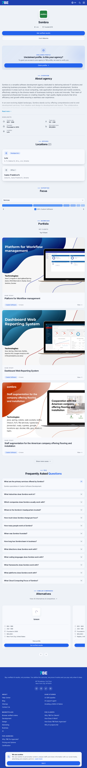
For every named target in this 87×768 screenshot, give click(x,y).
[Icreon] (36, 612)
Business (5, 728)
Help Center (6, 697)
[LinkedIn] (50, 688)
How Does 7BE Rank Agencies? (55, 721)
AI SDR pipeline (50, 697)
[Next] (83, 209)
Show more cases (42, 461)
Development (6, 718)
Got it (43, 763)
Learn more (38, 759)
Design (4, 721)
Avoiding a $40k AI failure (54, 704)
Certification (6, 745)
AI (3, 731)
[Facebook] (36, 688)
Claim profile (42, 65)
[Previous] (3, 209)
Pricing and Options (9, 742)
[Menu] (84, 3)
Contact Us (6, 707)
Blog (3, 701)
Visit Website (43, 38)
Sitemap (5, 704)
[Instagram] (41, 688)
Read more (6, 111)
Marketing (5, 725)
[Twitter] (46, 688)
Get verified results (43, 33)
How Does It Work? (51, 718)
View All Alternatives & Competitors (42, 599)
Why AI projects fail (51, 725)
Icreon (36, 619)
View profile (36, 641)
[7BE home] (43, 673)
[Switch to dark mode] (80, 3)
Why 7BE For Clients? (52, 715)
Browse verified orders (10, 715)
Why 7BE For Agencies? (10, 739)
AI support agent (50, 701)
